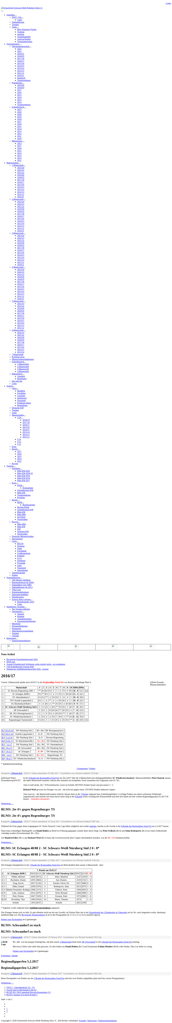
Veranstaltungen (13, 577)
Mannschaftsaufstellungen (23, 359)
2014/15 (20, 66)
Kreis (14, 446)
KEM (19, 485)
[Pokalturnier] (23, 83)
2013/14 (20, 68)
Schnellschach (18, 107)
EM (18, 529)
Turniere (10, 466)
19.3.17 (9, 751)
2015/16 (20, 63)
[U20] (22, 418)
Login (168, 3)
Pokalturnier (17, 83)
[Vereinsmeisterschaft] (30, 47)
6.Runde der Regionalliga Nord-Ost (116, 942)
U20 (19, 417)
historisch (21, 78)
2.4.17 (9, 755)
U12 (19, 444)
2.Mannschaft (17, 199)
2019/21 (20, 54)
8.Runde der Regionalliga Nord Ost (136, 826)
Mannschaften (12, 163)
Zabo (19, 565)
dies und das (17, 381)
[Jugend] (13, 386)
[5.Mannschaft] (24, 301)
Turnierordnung (24, 80)
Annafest (21, 376)
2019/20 (20, 85)
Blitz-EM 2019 (23, 476)
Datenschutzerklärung (21, 641)
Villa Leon (16, 590)
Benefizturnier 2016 (25, 602)
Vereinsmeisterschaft (20, 46)
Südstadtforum (18, 22)
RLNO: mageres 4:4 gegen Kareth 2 (21, 995)
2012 (19, 102)
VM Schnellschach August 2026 (20, 667)
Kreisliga (21, 497)
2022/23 (20, 170)
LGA (19, 558)
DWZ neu (10, 662)
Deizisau (21, 546)
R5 (3, 744)
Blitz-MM (21, 514)
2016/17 (20, 61)
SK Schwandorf (89, 942)
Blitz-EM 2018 (23, 478)
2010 (19, 138)
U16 (19, 439)
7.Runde (84, 794)
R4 (3, 741)
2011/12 (20, 73)
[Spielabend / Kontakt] (25, 607)
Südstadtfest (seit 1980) (22, 585)
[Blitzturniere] (23, 141)
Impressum (11, 638)
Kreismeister (28, 488)
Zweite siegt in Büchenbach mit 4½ (21, 990)
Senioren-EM (23, 531)
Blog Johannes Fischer (26, 29)
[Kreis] (17, 483)
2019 (19, 117)
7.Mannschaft (17, 354)
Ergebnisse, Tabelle (9, 956)
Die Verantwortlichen (21, 609)
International (17, 539)
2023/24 (20, 168)
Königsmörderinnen (20, 592)
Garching (21, 396)
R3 (3, 737)
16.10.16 (9, 730)
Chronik (15, 636)
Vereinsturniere (12, 44)
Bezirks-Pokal (23, 507)
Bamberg (21, 391)
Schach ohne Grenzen (21, 599)
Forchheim (21, 551)
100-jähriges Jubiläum (21, 580)
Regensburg (22, 405)
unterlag (92, 826)
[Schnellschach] (25, 107)
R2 (3, 734)
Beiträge (20, 616)
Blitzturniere (17, 141)
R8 (3, 755)
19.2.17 (9, 748)
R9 (3, 758)
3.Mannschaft (17, 233)
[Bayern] (19, 522)
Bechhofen (21, 379)
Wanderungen (18, 597)
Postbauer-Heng (24, 403)
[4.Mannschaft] (24, 267)
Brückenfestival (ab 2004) (23, 582)
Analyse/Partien (24, 39)
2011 (19, 136)
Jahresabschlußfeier (20, 594)
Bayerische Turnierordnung (33, 915)
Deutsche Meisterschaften (23, 536)
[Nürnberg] (21, 469)
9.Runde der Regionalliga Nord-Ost (44, 778)
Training (20, 32)
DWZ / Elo (16, 17)
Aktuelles (10, 15)
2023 (19, 49)
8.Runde (78, 796)
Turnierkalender (24, 37)
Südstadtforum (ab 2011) (22, 587)
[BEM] (23, 503)
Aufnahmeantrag (24, 619)
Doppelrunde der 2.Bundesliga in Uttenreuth (108, 912)
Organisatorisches (24, 41)
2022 (19, 51)
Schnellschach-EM (25, 490)
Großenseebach (23, 553)
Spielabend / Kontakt (15, 607)
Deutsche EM (18, 408)
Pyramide (21, 563)
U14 (19, 442)
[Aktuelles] (16, 15)
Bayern (15, 463)
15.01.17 (9, 741)
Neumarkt (21, 400)
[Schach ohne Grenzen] (32, 600)
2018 (19, 119)
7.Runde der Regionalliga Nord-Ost (45, 865)
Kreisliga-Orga (18, 357)
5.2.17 (9, 744)
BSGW (20, 543)
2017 (19, 90)
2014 (19, 97)
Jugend (9, 386)
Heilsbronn (22, 398)
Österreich (21, 568)
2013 (19, 100)
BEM (19, 502)
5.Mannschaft (17, 301)
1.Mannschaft (17, 165)
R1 (3, 730)
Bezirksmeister (29, 505)
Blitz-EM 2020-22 (25, 473)
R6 (3, 748)
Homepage (16, 628)
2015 (19, 95)
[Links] (18, 27)
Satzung (20, 614)
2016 (19, 92)
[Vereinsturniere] (20, 44)
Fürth (19, 548)
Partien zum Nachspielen (11, 919)
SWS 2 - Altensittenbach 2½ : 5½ (20, 987)
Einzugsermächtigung (26, 621)
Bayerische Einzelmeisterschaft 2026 (22, 659)
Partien (15, 575)
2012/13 (20, 71)
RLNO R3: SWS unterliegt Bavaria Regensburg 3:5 (28, 992)
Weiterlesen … (7, 803)
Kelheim (20, 556)
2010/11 (20, 75)
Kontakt (82, 1020)
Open (14, 388)
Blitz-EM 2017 (23, 480)
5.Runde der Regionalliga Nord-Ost (49, 978)
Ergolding (21, 393)
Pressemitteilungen (20, 626)
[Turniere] (15, 466)
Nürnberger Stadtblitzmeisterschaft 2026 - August (27, 669)
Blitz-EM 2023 (23, 471)
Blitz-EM (21, 493)
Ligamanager (82, 768)
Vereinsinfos (17, 611)
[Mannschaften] (19, 163)
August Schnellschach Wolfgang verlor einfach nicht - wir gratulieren (35, 664)
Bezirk (14, 449)
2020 (19, 114)
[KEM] (23, 486)
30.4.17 (9, 758)
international (22, 570)
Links (19, 20)
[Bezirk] (18, 449)
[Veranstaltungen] (21, 578)
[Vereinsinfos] (23, 612)
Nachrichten (22, 519)
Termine (15, 24)
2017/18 (20, 58)
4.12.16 (9, 737)
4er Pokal (21, 517)
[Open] (18, 389)
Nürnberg (16, 468)
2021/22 (20, 172)
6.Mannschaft (17, 330)
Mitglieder (16, 624)
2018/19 (20, 56)
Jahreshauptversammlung (22, 631)
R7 (3, 751)
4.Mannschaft (17, 267)
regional (20, 34)
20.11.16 (9, 734)
